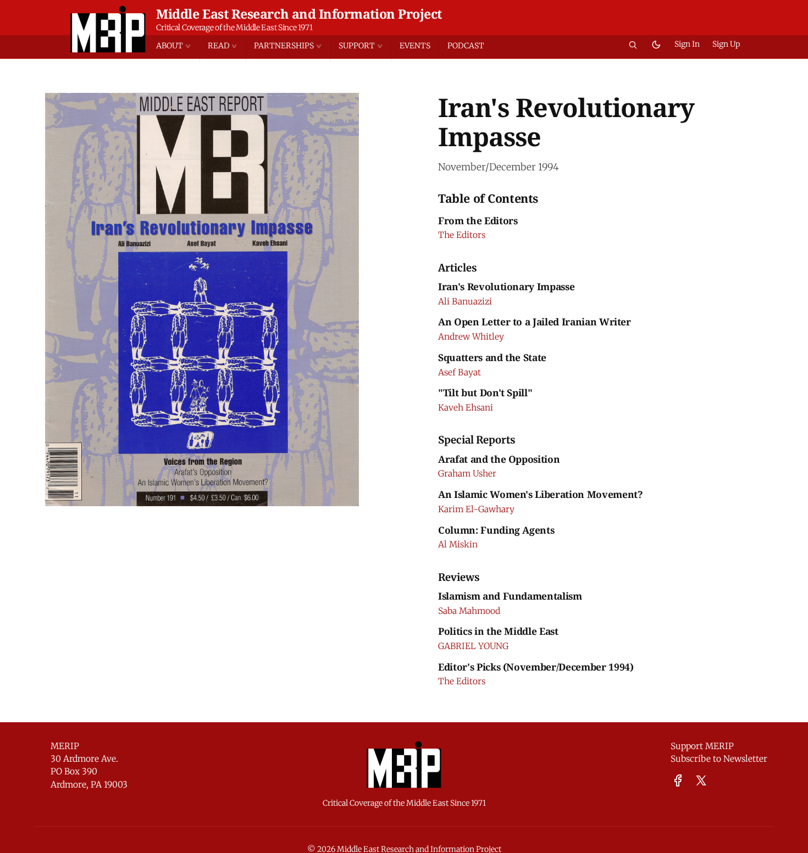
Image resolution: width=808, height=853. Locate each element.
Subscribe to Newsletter (719, 759)
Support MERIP (702, 746)
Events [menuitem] (415, 46)
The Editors (461, 235)
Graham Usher (467, 473)
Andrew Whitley (471, 336)
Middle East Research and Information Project (299, 14)
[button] (177, 46)
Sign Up (726, 44)
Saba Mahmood (469, 611)
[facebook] (678, 780)
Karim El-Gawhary (476, 509)
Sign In (687, 44)
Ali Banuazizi (465, 301)
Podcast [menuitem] (465, 46)
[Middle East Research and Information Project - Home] (108, 29)
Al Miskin (458, 544)
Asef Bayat (459, 372)
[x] (701, 780)
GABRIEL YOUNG (473, 646)
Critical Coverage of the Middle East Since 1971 (234, 27)
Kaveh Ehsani (465, 407)
